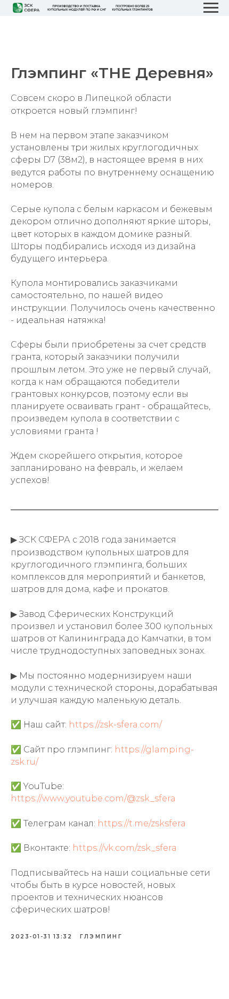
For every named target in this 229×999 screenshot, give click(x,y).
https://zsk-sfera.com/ (114, 724)
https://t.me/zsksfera (141, 823)
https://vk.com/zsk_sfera (124, 848)
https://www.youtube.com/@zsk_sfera (93, 798)
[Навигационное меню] (210, 8)
